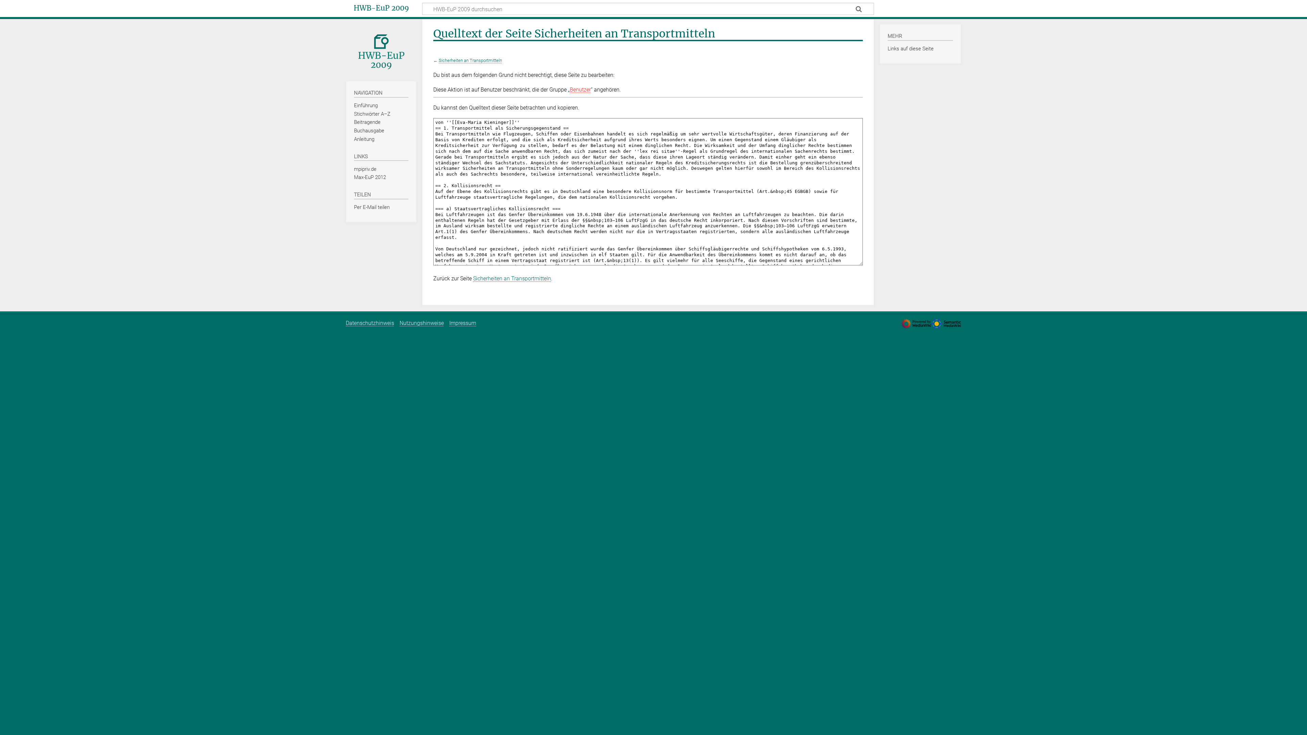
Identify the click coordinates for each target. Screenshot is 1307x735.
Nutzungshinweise (422, 323)
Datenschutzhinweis (370, 323)
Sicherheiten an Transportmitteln (470, 60)
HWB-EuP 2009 (381, 8)
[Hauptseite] (381, 49)
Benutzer (580, 89)
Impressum (462, 323)
